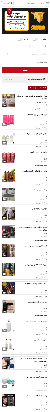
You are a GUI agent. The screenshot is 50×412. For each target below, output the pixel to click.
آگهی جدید (7, 3)
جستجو (25, 70)
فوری (26, 39)
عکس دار (42, 39)
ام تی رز (41, 3)
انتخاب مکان (31, 3)
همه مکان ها (39, 87)
